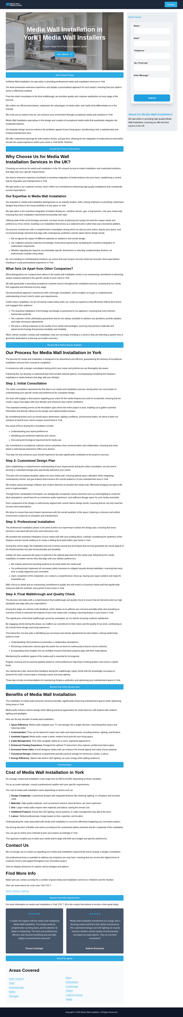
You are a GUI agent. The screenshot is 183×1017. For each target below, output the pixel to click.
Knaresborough (16, 987)
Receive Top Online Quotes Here (65, 687)
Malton (12, 992)
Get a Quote (62, 54)
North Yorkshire (13, 891)
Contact (171, 4)
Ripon (69, 978)
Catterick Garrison (74, 995)
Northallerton (72, 982)
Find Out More (64, 765)
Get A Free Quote (64, 958)
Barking (25, 891)
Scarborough (72, 986)
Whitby (69, 999)
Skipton (69, 991)
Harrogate (13, 996)
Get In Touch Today (65, 75)
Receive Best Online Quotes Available (64, 345)
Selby (11, 983)
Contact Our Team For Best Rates (64, 149)
